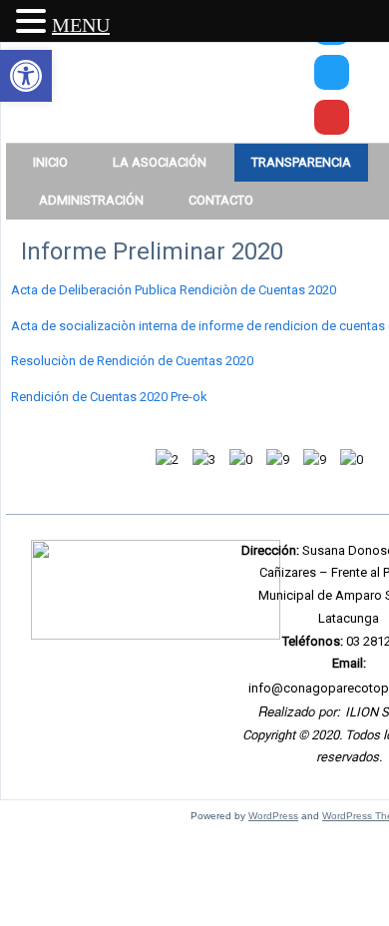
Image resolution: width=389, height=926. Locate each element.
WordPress (273, 815)
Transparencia (301, 162)
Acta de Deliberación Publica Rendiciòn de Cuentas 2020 (173, 289)
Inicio (50, 162)
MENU (81, 25)
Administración (91, 200)
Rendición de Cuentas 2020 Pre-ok (109, 396)
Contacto (221, 200)
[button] (26, 76)
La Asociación (159, 162)
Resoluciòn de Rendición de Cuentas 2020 (132, 360)
